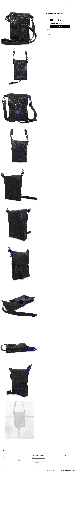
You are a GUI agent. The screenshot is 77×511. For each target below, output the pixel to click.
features (46, 31)
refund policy (19, 457)
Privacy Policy (33, 464)
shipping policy (19, 459)
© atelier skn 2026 (21, 470)
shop (3, 454)
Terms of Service (37, 464)
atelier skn (46, 11)
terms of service (19, 460)
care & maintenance (48, 32)
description (47, 29)
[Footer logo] (3, 450)
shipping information (48, 34)
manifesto (3, 456)
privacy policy (19, 456)
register (48, 456)
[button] (3, 4)
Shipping (46, 16)
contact (18, 454)
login (47, 454)
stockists (3, 457)
